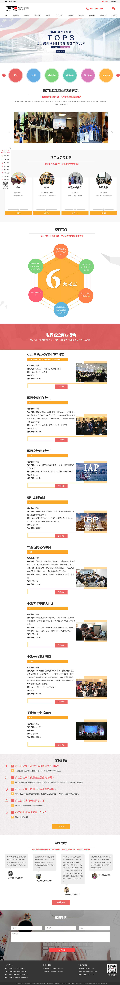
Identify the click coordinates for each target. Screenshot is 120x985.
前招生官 (59, 15)
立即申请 (61, 387)
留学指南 (16, 15)
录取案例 (48, 15)
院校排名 (37, 15)
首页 (6, 15)
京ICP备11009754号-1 (61, 983)
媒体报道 (53, 968)
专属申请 (27, 15)
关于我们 (114, 15)
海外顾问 (70, 15)
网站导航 (113, 1)
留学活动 (92, 15)
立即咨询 (61, 826)
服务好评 (60, 968)
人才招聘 (46, 971)
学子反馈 (103, 15)
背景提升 (81, 15)
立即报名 (18, 213)
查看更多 (61, 902)
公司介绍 (46, 968)
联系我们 (60, 971)
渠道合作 (53, 971)
